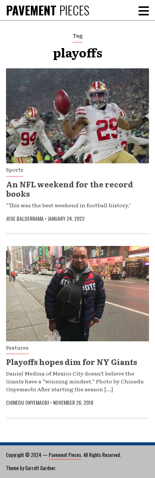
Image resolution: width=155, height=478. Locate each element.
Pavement (47, 10)
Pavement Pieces (65, 454)
